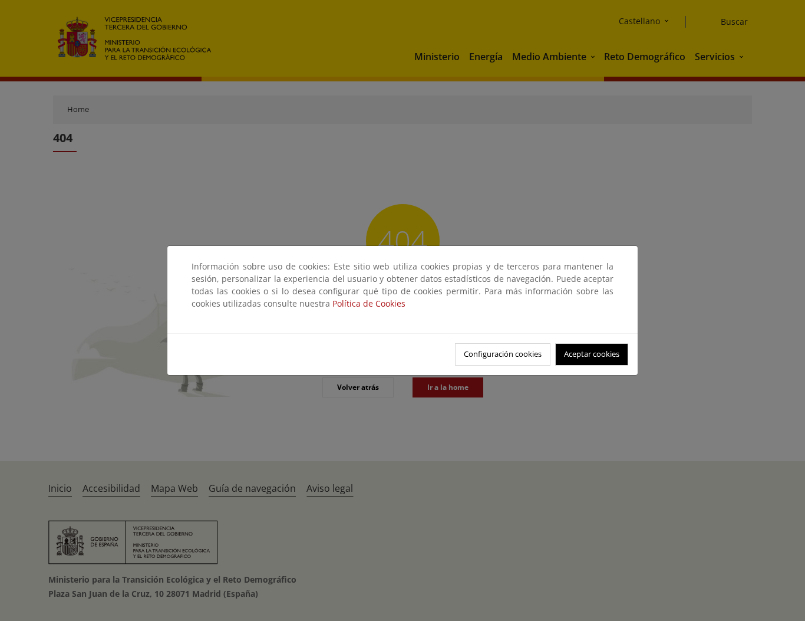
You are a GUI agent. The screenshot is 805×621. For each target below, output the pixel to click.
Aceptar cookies (591, 354)
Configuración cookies (503, 354)
